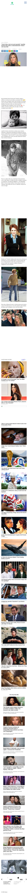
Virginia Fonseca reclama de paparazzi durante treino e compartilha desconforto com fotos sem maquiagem (13, 729)
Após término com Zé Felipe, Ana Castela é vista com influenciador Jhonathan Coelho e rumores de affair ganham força (13, 828)
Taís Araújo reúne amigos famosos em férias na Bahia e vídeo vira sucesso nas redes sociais (13, 709)
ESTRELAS (15, 49)
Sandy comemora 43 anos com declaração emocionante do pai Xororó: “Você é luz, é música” (12, 808)
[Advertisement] (14, 24)
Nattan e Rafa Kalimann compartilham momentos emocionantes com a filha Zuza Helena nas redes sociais (13, 788)
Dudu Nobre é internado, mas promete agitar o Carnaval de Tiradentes (13, 749)
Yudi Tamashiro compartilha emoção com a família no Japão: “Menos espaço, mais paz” (13, 768)
